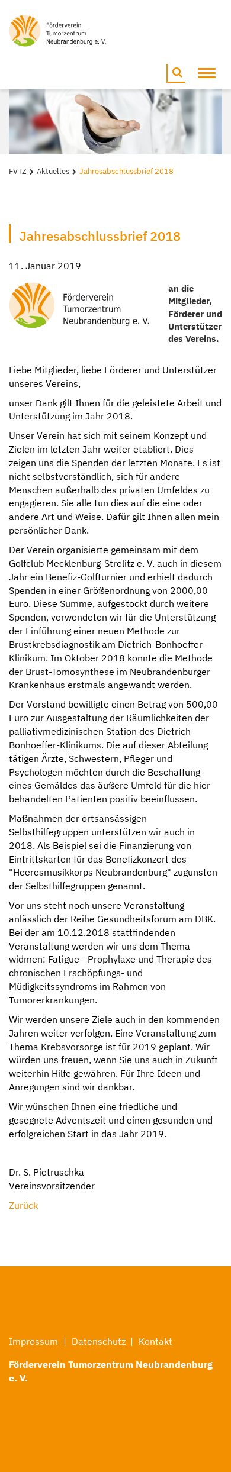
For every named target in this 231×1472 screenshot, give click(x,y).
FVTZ (18, 171)
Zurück (23, 1205)
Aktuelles (53, 171)
